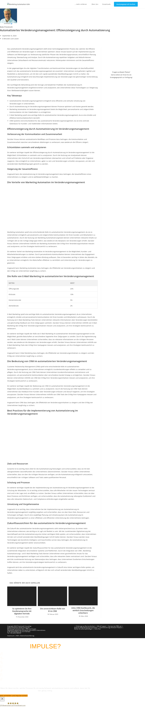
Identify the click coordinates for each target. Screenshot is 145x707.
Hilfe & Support (101, 626)
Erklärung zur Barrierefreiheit (85, 626)
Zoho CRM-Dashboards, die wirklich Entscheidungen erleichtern (83, 610)
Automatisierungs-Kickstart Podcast (110, 627)
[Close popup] (2, 699)
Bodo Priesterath (6, 27)
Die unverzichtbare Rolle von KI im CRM (52, 609)
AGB (17, 636)
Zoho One (97, 629)
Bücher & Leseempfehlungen (83, 629)
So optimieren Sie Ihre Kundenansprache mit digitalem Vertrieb (21, 611)
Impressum (10, 636)
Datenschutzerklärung (27, 636)
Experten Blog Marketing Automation (86, 627)
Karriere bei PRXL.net (115, 626)
